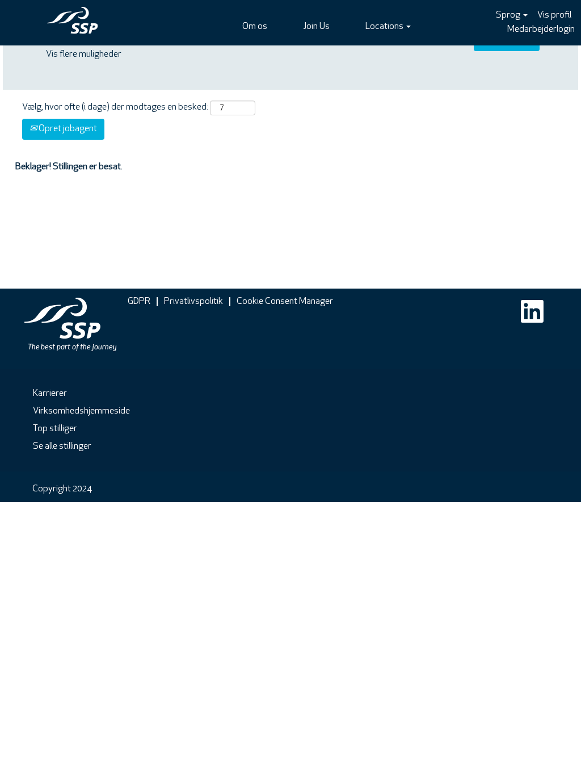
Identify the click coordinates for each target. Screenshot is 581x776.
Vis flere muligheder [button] (83, 54)
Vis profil (554, 15)
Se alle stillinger (62, 446)
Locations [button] (385, 26)
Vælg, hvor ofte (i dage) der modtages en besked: (115, 107)
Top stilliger (55, 428)
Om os (254, 26)
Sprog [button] (509, 15)
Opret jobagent (67, 128)
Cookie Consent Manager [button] (285, 301)
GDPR (139, 301)
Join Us (316, 26)
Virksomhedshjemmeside (81, 411)
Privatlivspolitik (193, 301)
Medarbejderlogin (541, 29)
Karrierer (50, 393)
